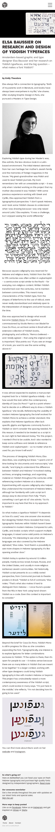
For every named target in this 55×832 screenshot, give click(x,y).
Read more (45, 784)
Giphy (24, 810)
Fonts (5, 823)
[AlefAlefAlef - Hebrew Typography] (4, 818)
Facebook (16, 808)
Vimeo (16, 810)
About (11, 823)
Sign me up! (7, 798)
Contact (18, 823)
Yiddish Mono (18, 320)
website (6, 752)
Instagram (20, 752)
